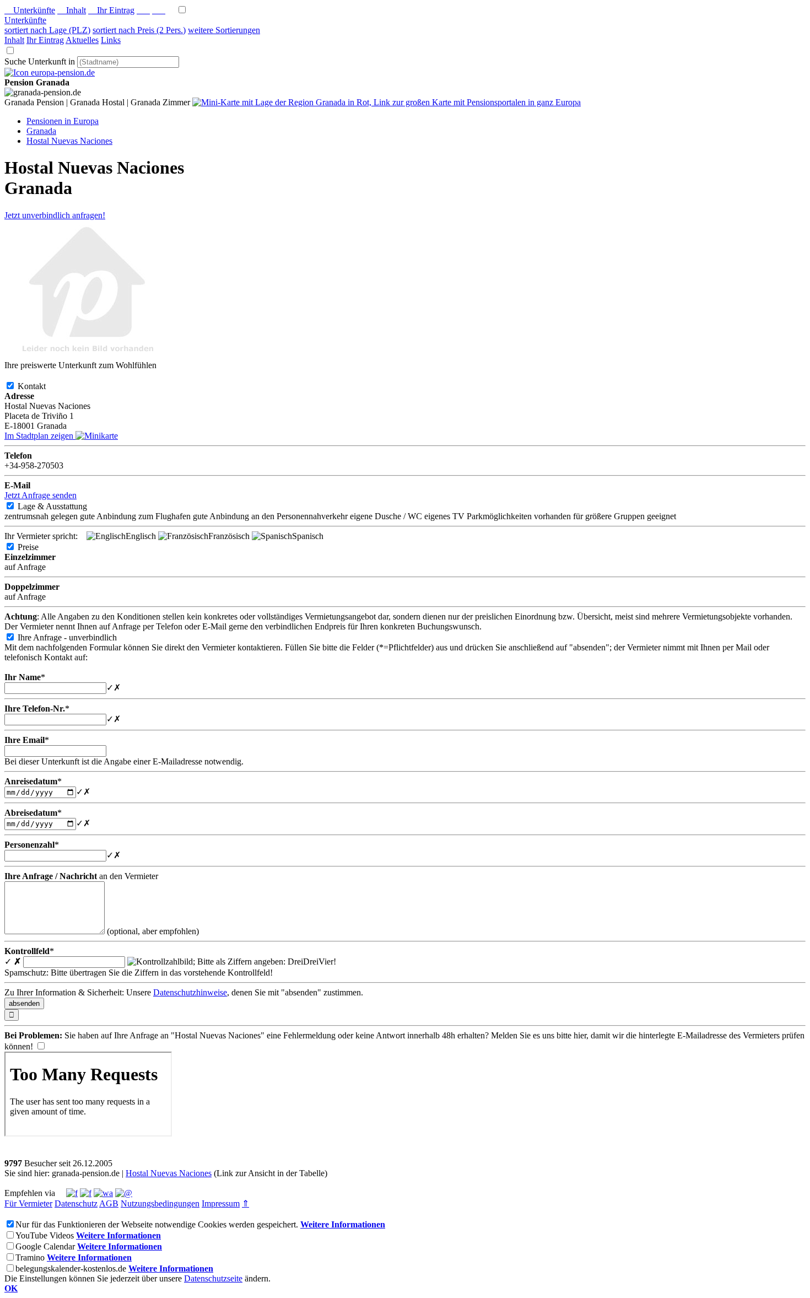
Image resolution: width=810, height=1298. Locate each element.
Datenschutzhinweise (190, 992)
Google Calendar (45, 1246)
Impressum (221, 1203)
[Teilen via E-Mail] (123, 1193)
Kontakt (40, 386)
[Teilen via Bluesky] (85, 1193)
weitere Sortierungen (224, 30)
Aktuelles (82, 40)
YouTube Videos (44, 1235)
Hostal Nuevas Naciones (169, 1173)
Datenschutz (76, 1203)
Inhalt (71, 10)
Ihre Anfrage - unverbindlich (76, 637)
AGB (108, 1203)
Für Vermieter (28, 1203)
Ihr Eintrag (111, 10)
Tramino (30, 1257)
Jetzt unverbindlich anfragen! (54, 215)
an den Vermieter (81, 876)
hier (580, 1035)
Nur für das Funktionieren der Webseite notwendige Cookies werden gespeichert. (156, 1224)
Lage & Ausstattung (61, 506)
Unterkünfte (29, 10)
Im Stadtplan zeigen (39, 435)
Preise (37, 547)
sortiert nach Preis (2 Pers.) (139, 30)
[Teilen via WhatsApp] (103, 1193)
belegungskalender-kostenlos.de (70, 1268)
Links (111, 40)
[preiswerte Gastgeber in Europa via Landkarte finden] (386, 102)
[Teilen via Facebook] (72, 1193)
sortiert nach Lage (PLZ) (47, 30)
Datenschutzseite (213, 1278)
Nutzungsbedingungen (160, 1203)
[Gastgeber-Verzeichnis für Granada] (49, 72)
